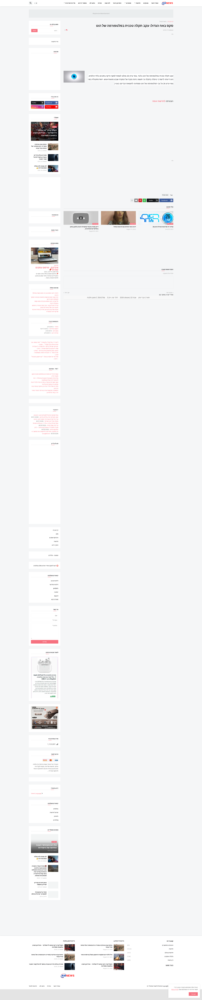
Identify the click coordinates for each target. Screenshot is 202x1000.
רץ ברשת (150, 960)
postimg (55, 820)
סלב (57, 534)
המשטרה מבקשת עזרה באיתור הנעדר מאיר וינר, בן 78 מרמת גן (45, 391)
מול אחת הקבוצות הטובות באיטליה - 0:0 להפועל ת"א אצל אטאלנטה (45, 379)
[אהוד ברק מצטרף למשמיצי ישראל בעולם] (53, 894)
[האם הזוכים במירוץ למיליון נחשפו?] (53, 885)
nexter (56, 592)
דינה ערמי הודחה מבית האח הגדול (125, 227)
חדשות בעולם (150, 952)
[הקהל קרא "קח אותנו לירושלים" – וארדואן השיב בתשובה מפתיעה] (69, 947)
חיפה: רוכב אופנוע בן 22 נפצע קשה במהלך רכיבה (45, 294)
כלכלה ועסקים (150, 956)
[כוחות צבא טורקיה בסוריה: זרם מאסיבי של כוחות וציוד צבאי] (53, 146)
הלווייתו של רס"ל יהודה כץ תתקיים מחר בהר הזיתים (44, 387)
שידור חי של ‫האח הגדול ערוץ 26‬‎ (163, 227)
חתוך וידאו (55, 545)
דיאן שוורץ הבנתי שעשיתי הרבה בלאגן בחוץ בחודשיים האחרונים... (84, 228)
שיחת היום (55, 333)
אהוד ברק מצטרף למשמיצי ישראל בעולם (39, 893)
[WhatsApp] (144, 200)
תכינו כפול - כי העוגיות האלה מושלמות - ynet (46, 353)
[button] (36, 3)
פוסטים (128, 3)
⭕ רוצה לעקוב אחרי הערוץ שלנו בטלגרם (46, 565)
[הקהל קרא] (119, 966)
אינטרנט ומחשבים (150, 945)
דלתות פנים (54, 581)
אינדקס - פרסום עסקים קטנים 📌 (46, 268)
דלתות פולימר (54, 584)
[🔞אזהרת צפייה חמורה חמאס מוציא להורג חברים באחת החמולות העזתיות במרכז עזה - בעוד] (53, 868)
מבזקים (145, 3)
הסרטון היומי (117, 3)
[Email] (136, 200)
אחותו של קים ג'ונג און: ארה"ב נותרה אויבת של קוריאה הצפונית (45, 310)
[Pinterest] (140, 200)
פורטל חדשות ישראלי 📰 (154, 986)
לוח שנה (107, 3)
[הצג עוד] (132, 200)
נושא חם (55, 330)
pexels (56, 816)
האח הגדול (162, 22)
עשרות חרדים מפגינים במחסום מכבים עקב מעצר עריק (45, 375)
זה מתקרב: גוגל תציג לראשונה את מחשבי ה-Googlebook (44, 432)
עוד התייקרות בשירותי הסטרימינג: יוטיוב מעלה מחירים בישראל (46, 420)
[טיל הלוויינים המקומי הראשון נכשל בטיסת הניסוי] (119, 957)
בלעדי (56, 326)
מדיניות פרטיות (70, 3)
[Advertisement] (118, 50)
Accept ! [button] (193, 994)
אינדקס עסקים (53, 537)
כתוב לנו (92, 3)
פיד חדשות (54, 41)
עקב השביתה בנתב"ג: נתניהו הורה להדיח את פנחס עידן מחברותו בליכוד (44, 383)
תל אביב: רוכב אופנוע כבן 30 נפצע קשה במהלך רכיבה (46, 302)
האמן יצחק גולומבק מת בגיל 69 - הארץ (46, 350)
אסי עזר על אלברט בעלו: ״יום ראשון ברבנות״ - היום (44, 357)
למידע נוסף (174, 989)
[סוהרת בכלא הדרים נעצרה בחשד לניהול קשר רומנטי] (53, 157)
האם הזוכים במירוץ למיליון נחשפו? (40, 883)
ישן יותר (67, 293)
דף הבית (170, 22)
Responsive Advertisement (101, 13)
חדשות (138, 3)
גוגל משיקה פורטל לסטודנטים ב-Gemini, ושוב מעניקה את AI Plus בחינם (45, 416)
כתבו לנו (42, 986)
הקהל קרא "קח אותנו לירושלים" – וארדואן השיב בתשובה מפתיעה (97, 965)
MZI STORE (54, 599)
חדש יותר (169, 293)
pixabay (55, 809)
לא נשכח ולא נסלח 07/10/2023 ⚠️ (40, 167)
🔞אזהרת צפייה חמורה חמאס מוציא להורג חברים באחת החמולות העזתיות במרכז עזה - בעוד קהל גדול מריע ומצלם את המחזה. (39, 870)
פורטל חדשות (54, 812)
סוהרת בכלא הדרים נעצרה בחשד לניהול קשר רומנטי (40, 157)
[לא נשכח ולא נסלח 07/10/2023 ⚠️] (53, 168)
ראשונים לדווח (53, 328)
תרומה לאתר (33, 986)
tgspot (56, 595)
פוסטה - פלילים (53, 555)
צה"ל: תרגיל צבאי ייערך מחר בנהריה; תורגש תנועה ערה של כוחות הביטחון (45, 306)
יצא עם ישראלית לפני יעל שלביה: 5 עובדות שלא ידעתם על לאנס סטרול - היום (45, 347)
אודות (100, 3)
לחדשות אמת (158, 101)
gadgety (55, 588)
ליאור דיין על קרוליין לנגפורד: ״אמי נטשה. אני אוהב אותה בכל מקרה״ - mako (44, 343)
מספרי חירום (82, 3)
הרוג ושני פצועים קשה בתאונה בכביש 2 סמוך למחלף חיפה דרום (44, 298)
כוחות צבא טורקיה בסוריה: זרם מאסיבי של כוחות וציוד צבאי (39, 146)
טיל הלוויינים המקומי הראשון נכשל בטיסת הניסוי (96, 955)
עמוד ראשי (154, 3)
